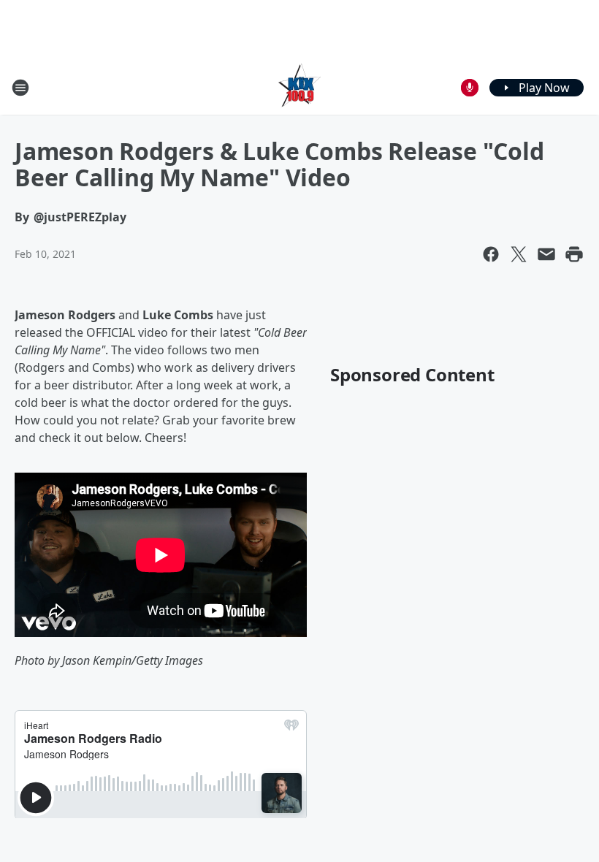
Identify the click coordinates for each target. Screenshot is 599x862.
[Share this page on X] (518, 254)
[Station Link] (299, 87)
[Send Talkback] (469, 87)
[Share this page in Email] (546, 254)
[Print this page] (574, 254)
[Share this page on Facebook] (491, 254)
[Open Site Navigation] (20, 87)
